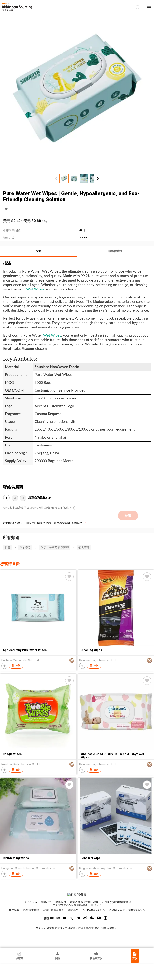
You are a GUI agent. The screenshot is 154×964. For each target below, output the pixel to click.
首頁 (7, 547)
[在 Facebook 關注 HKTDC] (65, 918)
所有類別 (25, 547)
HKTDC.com (30, 902)
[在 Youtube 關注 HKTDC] (99, 918)
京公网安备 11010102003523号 (127, 909)
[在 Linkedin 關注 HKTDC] (78, 918)
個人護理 (84, 547)
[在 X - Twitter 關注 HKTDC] (71, 918)
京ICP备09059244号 (93, 909)
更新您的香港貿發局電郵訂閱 (70, 905)
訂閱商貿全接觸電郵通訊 (116, 902)
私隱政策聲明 (31, 909)
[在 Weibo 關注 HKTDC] (85, 918)
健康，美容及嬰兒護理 (55, 547)
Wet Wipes (35, 289)
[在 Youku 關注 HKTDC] (105, 918)
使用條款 (14, 909)
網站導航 (73, 909)
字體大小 (96, 905)
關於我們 (46, 902)
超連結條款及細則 (53, 909)
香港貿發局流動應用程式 (84, 902)
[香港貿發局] (77, 895)
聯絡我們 (60, 902)
